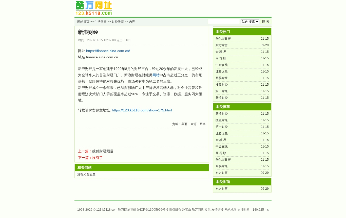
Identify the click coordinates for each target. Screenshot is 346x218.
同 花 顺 (221, 58)
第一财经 (222, 91)
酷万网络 (198, 209)
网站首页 (83, 21)
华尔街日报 (223, 38)
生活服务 (100, 21)
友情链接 (218, 209)
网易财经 (222, 78)
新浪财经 (88, 32)
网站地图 (230, 209)
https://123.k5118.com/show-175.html (142, 110)
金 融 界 (221, 52)
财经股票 (118, 21)
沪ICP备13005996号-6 (152, 209)
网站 (156, 75)
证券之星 (222, 71)
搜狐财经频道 (102, 151)
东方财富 (222, 45)
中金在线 (222, 65)
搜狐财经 (222, 84)
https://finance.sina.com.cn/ (108, 51)
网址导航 (130, 209)
